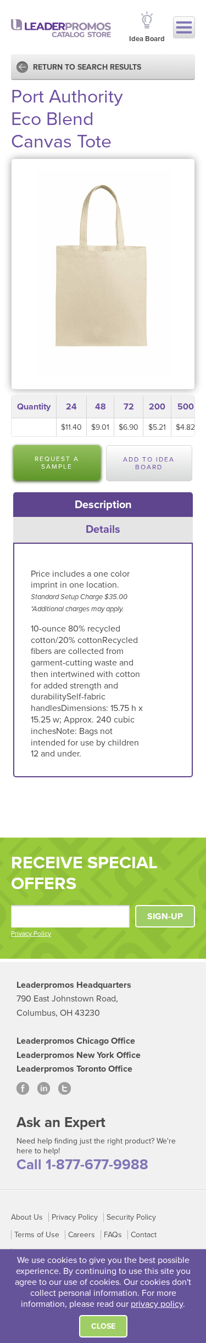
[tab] (103, 504)
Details (103, 529)
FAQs (113, 1234)
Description (103, 504)
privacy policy (157, 1304)
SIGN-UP (165, 916)
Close (103, 1326)
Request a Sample (57, 462)
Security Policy (131, 1217)
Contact (144, 1234)
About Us (27, 1217)
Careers (81, 1234)
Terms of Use (36, 1234)
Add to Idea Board (149, 463)
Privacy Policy (31, 933)
